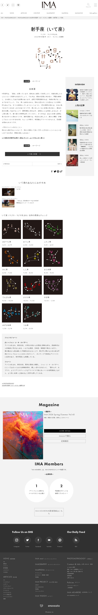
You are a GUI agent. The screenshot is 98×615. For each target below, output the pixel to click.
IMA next (46, 558)
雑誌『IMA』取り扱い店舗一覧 (75, 571)
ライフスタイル (7, 592)
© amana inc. (50, 612)
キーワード (36, 81)
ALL (4, 561)
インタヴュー (6, 582)
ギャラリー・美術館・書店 (42, 575)
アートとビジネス (7, 596)
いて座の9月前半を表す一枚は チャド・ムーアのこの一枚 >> (23, 138)
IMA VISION (44, 596)
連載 (4, 598)
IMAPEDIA (44, 570)
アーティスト (38, 573)
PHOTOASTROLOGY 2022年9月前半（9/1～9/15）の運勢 (35, 18)
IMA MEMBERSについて (73, 595)
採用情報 (69, 575)
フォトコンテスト (39, 591)
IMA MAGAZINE (39, 587)
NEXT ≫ (60, 164)
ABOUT (37, 585)
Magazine (49, 404)
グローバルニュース (8, 588)
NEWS (9, 558)
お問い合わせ (70, 577)
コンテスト (6, 570)
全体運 (26, 81)
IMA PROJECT (46, 582)
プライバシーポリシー (72, 585)
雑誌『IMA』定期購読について (75, 569)
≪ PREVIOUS (6, 164)
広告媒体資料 (70, 573)
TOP (2, 18)
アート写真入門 (7, 594)
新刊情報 (5, 568)
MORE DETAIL (64, 431)
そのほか (5, 572)
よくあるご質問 (71, 567)
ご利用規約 (70, 587)
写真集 (37, 577)
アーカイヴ (6, 590)
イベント (5, 565)
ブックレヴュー (7, 586)
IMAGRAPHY (47, 564)
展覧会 (5, 563)
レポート (5, 584)
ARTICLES (10, 577)
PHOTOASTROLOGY (10, 18)
